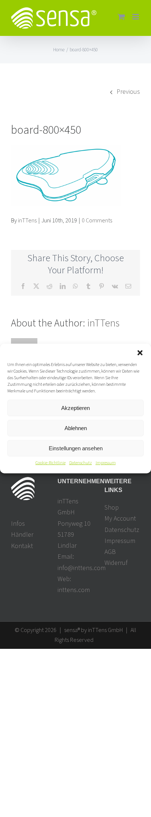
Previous (128, 91)
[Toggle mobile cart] (121, 17)
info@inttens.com (82, 568)
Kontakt (22, 546)
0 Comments (97, 221)
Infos (18, 523)
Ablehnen (76, 428)
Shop (111, 507)
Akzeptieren (75, 407)
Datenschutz (80, 463)
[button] (140, 352)
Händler (22, 534)
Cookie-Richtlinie (51, 463)
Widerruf (116, 563)
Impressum (106, 463)
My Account (120, 518)
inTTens (27, 221)
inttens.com (74, 590)
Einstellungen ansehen (76, 448)
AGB (110, 552)
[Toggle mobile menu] (136, 17)
